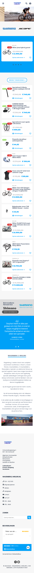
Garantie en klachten (9, 462)
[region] (17, 14)
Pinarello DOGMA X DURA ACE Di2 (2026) (21, 278)
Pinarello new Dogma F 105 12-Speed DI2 (20, 261)
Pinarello (15, 258)
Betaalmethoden (7, 457)
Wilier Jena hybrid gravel (21, 48)
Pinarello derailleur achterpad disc (19, 140)
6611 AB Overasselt (8, 452)
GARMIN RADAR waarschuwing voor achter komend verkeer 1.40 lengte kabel (21, 106)
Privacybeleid (6, 460)
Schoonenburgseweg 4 (9, 450)
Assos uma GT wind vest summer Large (21, 171)
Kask (13, 153)
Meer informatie (10, 312)
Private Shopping (8, 467)
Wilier (14, 45)
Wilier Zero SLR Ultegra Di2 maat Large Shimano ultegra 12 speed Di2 (21, 189)
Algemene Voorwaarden (10, 455)
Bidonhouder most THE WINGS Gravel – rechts (20, 207)
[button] (3, 3)
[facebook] (15, 562)
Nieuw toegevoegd (16, 80)
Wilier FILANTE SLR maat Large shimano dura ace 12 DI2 (21, 224)
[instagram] (18, 562)
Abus (14, 241)
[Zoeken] (29, 517)
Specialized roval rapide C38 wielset (21, 123)
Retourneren (6, 459)
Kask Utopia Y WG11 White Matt (19, 156)
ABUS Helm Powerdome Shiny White (21, 244)
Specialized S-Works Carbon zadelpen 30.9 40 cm (21, 88)
